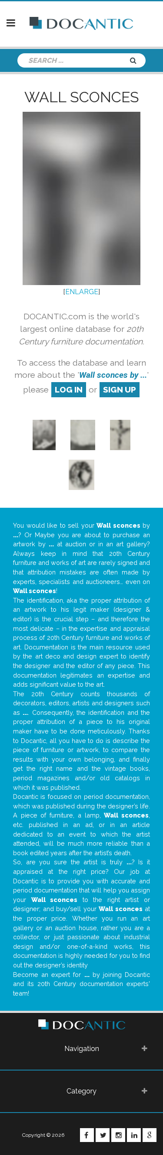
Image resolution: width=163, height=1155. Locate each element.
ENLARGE (81, 292)
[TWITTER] (103, 1135)
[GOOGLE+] (149, 1135)
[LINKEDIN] (134, 1135)
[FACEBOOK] (87, 1135)
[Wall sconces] (120, 434)
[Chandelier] (44, 434)
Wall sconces (81, 97)
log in (69, 389)
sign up (119, 389)
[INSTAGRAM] (118, 1135)
